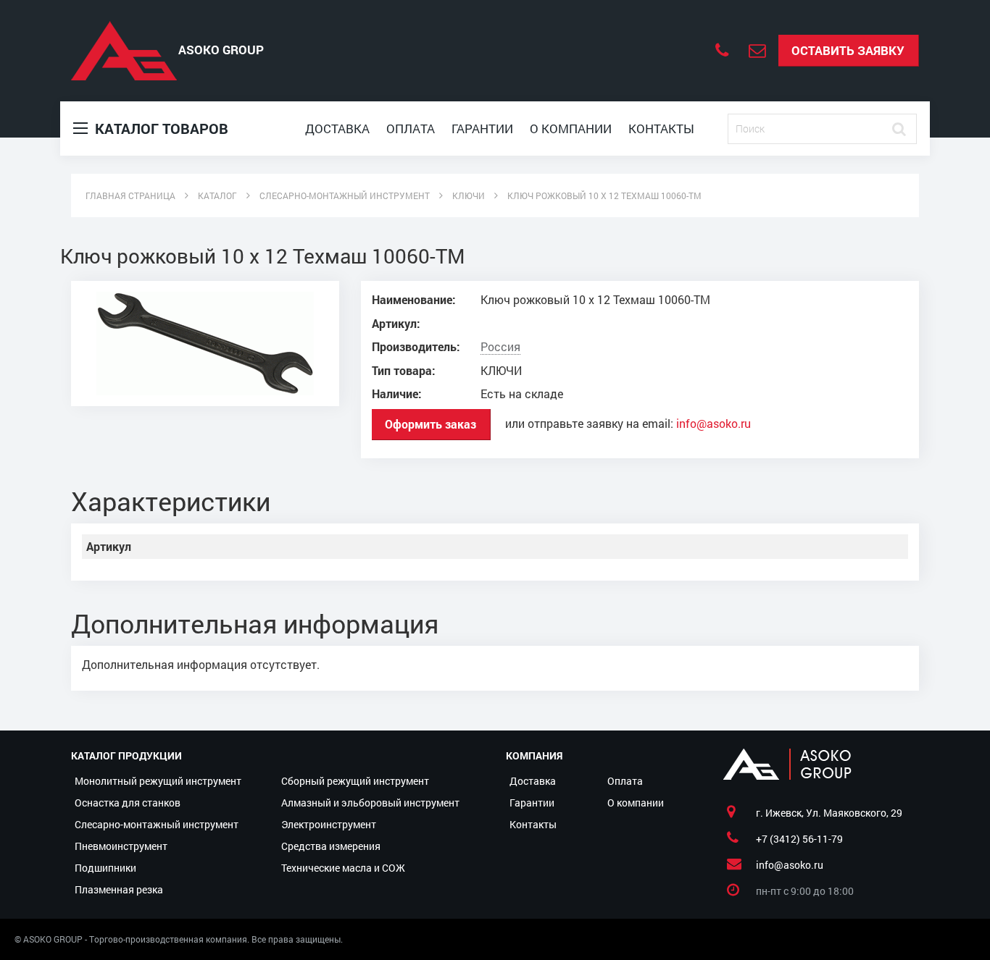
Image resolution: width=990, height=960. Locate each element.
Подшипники (105, 868)
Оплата (410, 128)
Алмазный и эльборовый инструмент (370, 802)
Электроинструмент (328, 824)
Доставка (337, 128)
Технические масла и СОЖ (343, 868)
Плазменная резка (119, 889)
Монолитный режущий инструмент (158, 781)
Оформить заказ (430, 423)
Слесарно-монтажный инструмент (156, 824)
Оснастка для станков (127, 802)
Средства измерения (330, 846)
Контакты (661, 128)
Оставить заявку (847, 50)
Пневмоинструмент (121, 846)
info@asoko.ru (713, 423)
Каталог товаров (159, 128)
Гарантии (482, 128)
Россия (500, 347)
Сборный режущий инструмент (355, 781)
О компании (571, 128)
